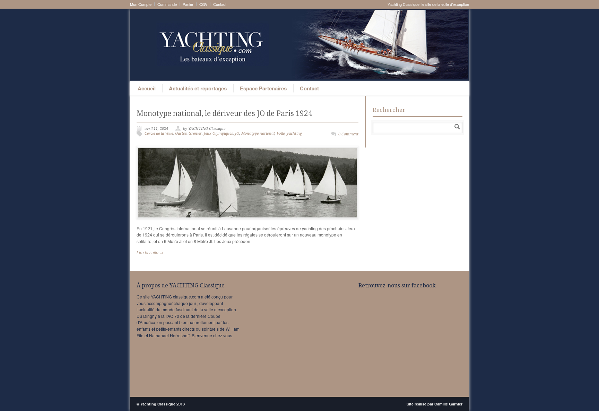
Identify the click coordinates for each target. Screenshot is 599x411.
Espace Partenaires (263, 88)
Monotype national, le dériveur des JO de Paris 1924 (224, 113)
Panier (188, 4)
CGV (203, 4)
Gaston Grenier (188, 133)
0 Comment (348, 134)
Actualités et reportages (198, 88)
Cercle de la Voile (159, 133)
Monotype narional (258, 133)
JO (237, 133)
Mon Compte (140, 4)
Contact (219, 4)
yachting (294, 133)
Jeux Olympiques (218, 133)
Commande (167, 4)
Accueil (147, 88)
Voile (281, 133)
